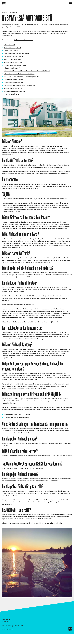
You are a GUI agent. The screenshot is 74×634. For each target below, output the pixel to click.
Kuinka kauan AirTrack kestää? (13, 62)
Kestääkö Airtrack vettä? (11, 94)
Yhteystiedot (6, 621)
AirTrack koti (6, 373)
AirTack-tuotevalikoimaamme (23, 40)
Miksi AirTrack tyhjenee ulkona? (13, 56)
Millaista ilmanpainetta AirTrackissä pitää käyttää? (19, 74)
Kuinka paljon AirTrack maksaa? (14, 88)
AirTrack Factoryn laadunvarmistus (15, 65)
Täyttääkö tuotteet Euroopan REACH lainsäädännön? (20, 85)
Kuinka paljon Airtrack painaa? (13, 79)
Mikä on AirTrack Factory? (12, 68)
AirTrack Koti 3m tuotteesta (41, 262)
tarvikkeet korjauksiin (27, 304)
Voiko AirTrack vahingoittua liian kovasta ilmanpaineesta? (21, 77)
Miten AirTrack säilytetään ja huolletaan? (16, 53)
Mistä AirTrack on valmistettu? (13, 59)
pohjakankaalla (53, 322)
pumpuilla (52, 428)
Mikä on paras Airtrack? (11, 51)
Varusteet (5, 12)
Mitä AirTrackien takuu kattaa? (13, 82)
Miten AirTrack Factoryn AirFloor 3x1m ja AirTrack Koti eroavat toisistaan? (27, 71)
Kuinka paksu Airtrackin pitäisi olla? (14, 91)
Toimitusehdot (6, 619)
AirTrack (46, 500)
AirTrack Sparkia (12, 495)
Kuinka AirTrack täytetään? (12, 48)
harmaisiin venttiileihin (61, 174)
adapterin (28, 174)
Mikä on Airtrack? (9, 45)
